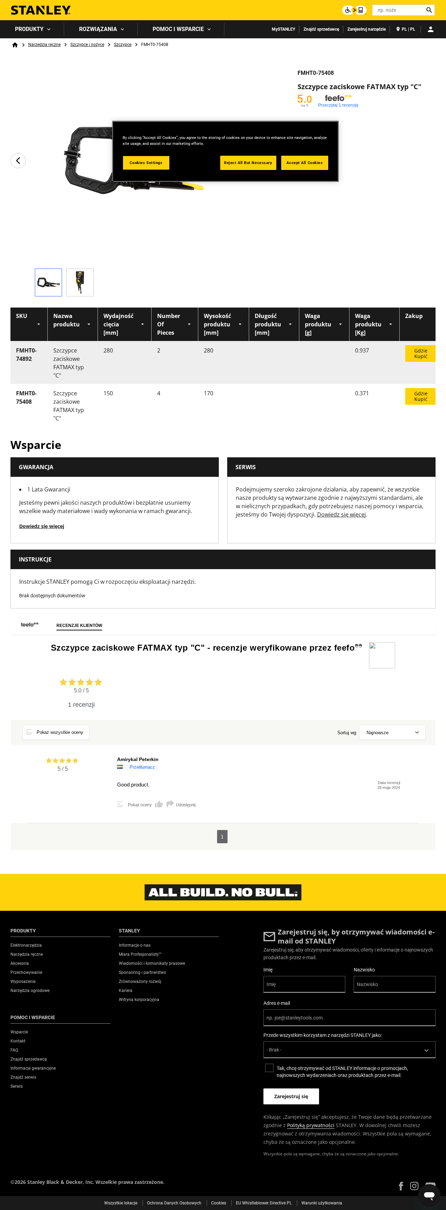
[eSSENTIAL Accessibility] (354, 10)
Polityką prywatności (310, 1125)
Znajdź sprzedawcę (321, 29)
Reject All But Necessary (248, 162)
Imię (267, 969)
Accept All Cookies (304, 162)
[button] (401, 1186)
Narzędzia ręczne (44, 44)
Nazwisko (364, 969)
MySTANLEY (283, 29)
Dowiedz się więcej (41, 526)
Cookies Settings (146, 162)
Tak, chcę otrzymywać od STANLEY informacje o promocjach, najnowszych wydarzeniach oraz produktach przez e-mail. (342, 1071)
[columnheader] (29, 324)
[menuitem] (32, 29)
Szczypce (122, 44)
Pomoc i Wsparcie (178, 29)
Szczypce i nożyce (87, 44)
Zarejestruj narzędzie (366, 29)
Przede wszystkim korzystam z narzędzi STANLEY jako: (322, 1035)
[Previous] (18, 160)
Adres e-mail (276, 1003)
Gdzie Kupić (421, 353)
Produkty (29, 29)
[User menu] (430, 29)
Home (14, 44)
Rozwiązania (98, 29)
